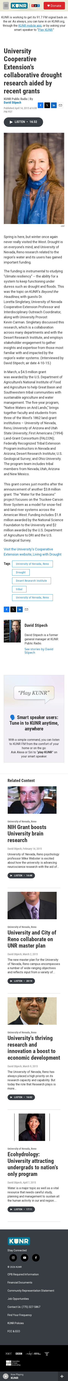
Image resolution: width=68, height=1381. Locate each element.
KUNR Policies (16, 1323)
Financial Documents (20, 1282)
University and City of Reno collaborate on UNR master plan (32, 939)
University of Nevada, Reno (32, 563)
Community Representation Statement (31, 1290)
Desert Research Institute (31, 580)
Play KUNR (45, 30)
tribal (19, 589)
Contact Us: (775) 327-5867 (24, 1307)
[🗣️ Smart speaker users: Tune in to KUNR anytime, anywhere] (34, 692)
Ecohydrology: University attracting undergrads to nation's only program (33, 1164)
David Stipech (12, 102)
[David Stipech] (12, 631)
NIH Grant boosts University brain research (27, 834)
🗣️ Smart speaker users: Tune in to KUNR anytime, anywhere (33, 723)
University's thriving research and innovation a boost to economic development (34, 1048)
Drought (21, 572)
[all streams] (63, 1376)
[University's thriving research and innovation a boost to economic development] (32, 1011)
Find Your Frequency (20, 1315)
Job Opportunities (18, 1298)
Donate (56, 5)
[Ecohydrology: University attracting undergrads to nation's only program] (32, 1127)
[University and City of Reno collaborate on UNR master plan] (32, 905)
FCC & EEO (14, 1331)
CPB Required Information (23, 1274)
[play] (5, 1376)
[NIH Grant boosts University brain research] (32, 800)
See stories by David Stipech (39, 651)
